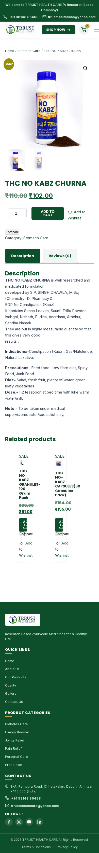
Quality (10, 685)
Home (9, 51)
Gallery (10, 693)
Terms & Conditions (36, 847)
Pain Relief (13, 748)
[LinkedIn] (39, 822)
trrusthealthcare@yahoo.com (72, 17)
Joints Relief (14, 740)
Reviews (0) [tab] (60, 255)
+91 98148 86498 (24, 17)
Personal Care (16, 756)
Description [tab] (22, 255)
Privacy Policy (67, 847)
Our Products (15, 677)
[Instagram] (19, 822)
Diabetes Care (16, 724)
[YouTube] (29, 822)
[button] (85, 68)
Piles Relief (13, 765)
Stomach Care (29, 51)
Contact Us (14, 702)
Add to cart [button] (25, 525)
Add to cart (48, 213)
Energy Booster (17, 732)
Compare (12, 232)
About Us (12, 669)
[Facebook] (9, 822)
